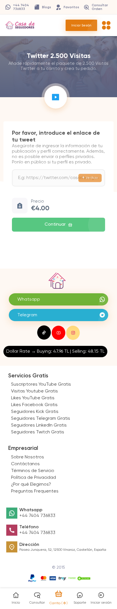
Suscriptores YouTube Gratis (41, 384)
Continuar (55, 224)
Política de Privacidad (33, 477)
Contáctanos (25, 464)
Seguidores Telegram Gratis (40, 418)
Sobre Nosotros (27, 457)
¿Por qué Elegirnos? (31, 484)
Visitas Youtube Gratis (34, 391)
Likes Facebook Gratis (34, 405)
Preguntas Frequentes (34, 491)
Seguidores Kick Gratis (34, 412)
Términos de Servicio (32, 471)
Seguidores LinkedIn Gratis (39, 425)
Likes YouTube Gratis (33, 398)
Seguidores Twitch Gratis (37, 432)
